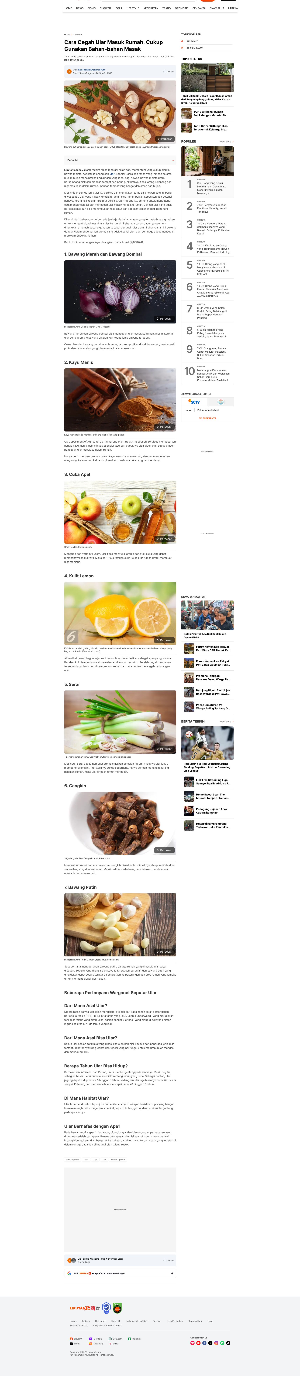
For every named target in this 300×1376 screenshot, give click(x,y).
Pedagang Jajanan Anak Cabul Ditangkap (211, 810)
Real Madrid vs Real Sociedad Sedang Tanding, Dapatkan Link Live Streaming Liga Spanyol (207, 767)
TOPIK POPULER (191, 34)
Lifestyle (132, 8)
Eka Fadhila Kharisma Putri (91, 69)
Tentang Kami (195, 1321)
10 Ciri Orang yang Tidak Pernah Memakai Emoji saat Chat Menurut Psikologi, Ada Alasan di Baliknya (213, 290)
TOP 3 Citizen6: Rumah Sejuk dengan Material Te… (211, 113)
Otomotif (181, 8)
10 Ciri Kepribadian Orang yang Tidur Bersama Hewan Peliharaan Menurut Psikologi (213, 249)
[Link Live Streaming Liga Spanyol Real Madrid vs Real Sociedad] (189, 782)
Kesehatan (151, 8)
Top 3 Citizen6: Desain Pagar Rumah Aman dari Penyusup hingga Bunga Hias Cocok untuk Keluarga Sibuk (206, 99)
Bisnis (92, 8)
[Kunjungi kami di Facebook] (204, 1343)
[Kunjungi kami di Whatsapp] (222, 1343)
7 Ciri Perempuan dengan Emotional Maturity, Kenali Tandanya (211, 208)
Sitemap (157, 1321)
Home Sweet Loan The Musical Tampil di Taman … (213, 796)
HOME (68, 8)
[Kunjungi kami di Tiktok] (228, 1343)
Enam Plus (217, 8)
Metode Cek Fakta (78, 1325)
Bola (119, 8)
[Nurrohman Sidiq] (73, 1260)
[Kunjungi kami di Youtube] (198, 1343)
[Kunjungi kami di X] (210, 1343)
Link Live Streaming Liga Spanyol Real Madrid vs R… (213, 781)
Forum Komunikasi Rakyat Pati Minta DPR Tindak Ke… (213, 648)
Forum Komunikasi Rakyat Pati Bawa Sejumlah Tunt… (213, 663)
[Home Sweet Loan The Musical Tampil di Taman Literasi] (189, 796)
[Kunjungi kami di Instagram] (216, 1343)
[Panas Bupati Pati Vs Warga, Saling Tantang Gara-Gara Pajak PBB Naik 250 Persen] (189, 707)
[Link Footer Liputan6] (85, 1308)
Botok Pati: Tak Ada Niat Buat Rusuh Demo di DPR (205, 635)
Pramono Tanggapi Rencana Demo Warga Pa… (213, 677)
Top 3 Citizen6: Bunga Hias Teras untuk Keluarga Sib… (210, 127)
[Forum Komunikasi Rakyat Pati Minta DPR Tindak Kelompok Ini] (189, 648)
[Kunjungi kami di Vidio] (192, 1343)
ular (112, 174)
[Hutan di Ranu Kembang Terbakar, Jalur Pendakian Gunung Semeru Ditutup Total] (189, 825)
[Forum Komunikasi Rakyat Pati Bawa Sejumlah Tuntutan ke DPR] (189, 663)
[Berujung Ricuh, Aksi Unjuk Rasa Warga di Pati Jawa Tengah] (189, 692)
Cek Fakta (199, 8)
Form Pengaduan (175, 1321)
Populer (188, 141)
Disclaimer (100, 1321)
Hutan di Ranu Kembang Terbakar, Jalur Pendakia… (213, 825)
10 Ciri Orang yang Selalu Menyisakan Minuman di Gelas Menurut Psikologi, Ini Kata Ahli (213, 268)
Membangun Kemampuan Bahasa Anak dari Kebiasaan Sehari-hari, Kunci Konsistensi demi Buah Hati (213, 375)
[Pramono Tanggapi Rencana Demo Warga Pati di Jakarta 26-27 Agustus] (189, 677)
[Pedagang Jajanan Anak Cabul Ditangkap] (189, 811)
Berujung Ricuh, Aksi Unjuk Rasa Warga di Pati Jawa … (213, 692)
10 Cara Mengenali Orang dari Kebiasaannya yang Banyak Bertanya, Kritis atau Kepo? (213, 228)
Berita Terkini (193, 721)
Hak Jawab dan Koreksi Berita (107, 1325)
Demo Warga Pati (193, 596)
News (80, 8)
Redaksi (86, 1321)
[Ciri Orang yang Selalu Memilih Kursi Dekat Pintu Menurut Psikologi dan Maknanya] (207, 161)
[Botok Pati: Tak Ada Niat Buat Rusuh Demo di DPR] (207, 615)
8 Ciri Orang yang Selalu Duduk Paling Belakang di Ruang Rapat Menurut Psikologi (212, 312)
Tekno (166, 8)
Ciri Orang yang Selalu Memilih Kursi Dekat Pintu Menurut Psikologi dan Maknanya (211, 187)
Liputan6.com (94, 1352)
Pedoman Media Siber (136, 1321)
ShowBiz (105, 8)
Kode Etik (115, 1321)
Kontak (73, 1321)
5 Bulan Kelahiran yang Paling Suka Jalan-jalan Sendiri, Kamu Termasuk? (211, 333)
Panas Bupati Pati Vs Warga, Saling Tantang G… (213, 706)
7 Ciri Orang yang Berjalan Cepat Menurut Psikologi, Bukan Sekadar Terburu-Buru (212, 353)
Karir (210, 1321)
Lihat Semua (225, 141)
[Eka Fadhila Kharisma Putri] (69, 71)
